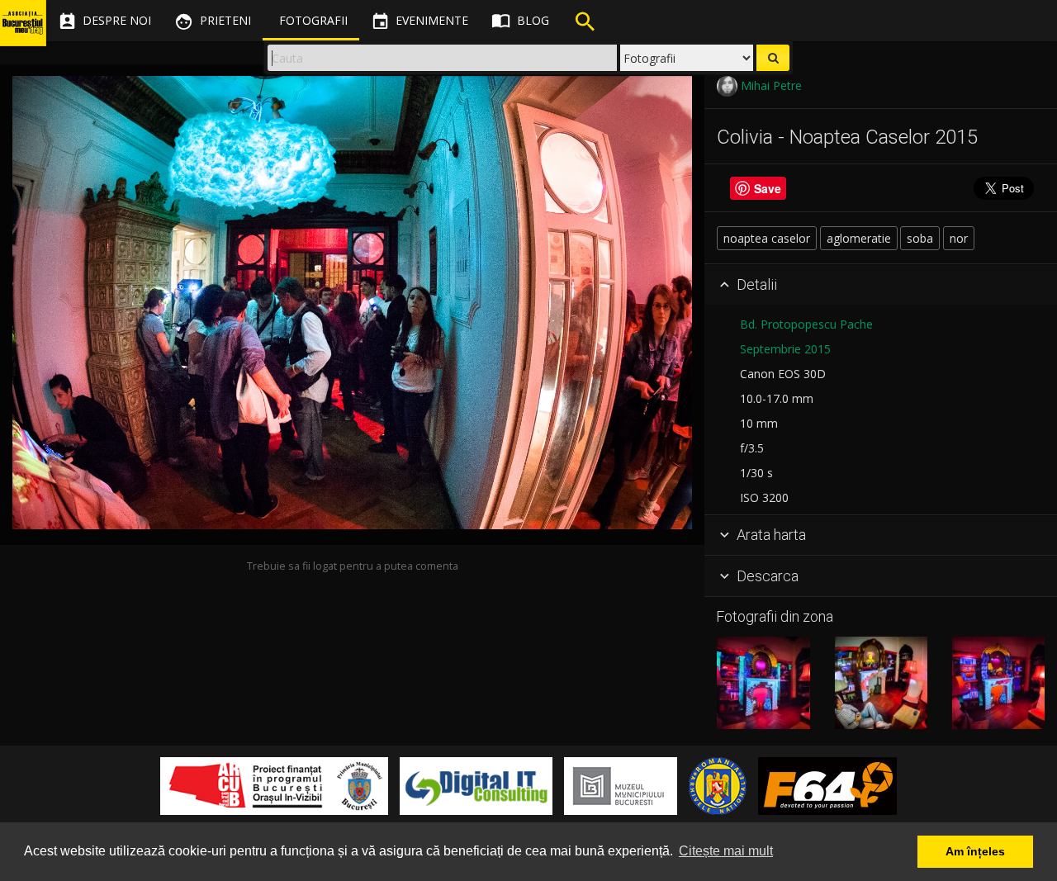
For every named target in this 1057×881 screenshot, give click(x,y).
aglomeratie (859, 238)
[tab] (880, 285)
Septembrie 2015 (785, 349)
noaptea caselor (766, 238)
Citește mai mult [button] (726, 851)
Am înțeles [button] (975, 851)
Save (767, 188)
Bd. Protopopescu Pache (806, 324)
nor (959, 238)
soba (920, 238)
